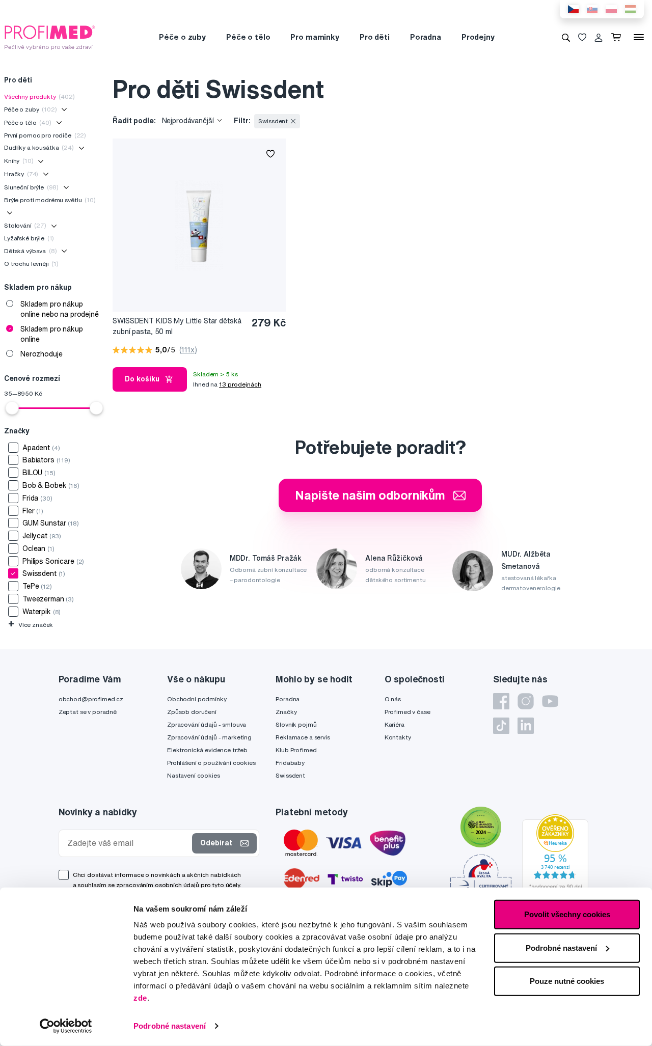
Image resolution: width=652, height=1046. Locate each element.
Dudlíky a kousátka (39, 147)
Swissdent (290, 775)
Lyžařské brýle (29, 238)
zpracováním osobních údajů (157, 885)
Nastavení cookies (193, 775)
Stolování (25, 225)
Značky (286, 711)
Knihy (18, 160)
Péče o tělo (248, 37)
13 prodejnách (240, 384)
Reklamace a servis (303, 737)
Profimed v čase (407, 711)
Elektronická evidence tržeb (207, 750)
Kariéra (394, 724)
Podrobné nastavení (169, 1026)
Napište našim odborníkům (370, 495)
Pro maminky (314, 37)
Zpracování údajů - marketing (209, 737)
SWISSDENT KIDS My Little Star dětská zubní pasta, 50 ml (177, 326)
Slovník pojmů (296, 724)
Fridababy (290, 762)
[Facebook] (501, 701)
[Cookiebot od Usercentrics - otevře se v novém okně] (66, 1026)
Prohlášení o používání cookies (211, 762)
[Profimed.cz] (50, 36)
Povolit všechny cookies (567, 914)
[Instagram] (526, 701)
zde (140, 998)
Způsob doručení (191, 711)
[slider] (12, 408)
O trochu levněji (31, 263)
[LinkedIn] (526, 726)
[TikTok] (501, 726)
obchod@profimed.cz (91, 699)
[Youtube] (550, 701)
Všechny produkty (39, 96)
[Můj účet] (598, 37)
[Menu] (639, 37)
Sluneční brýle (31, 187)
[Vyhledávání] (566, 37)
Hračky (21, 174)
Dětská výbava (30, 250)
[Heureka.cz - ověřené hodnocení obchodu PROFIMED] (555, 854)
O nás (393, 699)
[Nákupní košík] (618, 37)
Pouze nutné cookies (567, 981)
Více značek (30, 624)
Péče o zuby (182, 37)
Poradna (425, 37)
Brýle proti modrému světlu (50, 200)
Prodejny (478, 37)
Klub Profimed (296, 750)
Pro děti (375, 37)
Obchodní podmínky (197, 699)
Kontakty (398, 737)
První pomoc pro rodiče (45, 135)
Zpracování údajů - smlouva (206, 724)
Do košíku (142, 378)
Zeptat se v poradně (88, 711)
